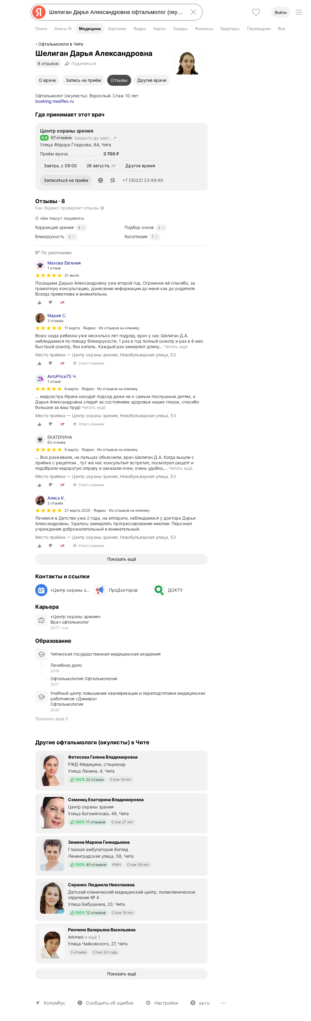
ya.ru (204, 1003)
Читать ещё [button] (176, 346)
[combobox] (115, 12)
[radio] (39, 302)
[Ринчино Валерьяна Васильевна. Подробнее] (121, 943)
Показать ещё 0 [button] (51, 718)
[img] (48, 275)
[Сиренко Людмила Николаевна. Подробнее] (121, 899)
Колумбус (54, 1003)
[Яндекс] (39, 12)
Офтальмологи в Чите (60, 44)
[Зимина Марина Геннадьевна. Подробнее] (121, 855)
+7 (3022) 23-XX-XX (142, 180)
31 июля (71, 275)
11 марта (72, 328)
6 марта (71, 388)
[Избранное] (256, 12)
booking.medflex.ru (54, 101)
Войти (281, 12)
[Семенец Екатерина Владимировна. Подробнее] (121, 813)
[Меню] (299, 12)
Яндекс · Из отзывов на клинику (111, 328)
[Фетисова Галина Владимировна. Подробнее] (121, 770)
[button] (100, 180)
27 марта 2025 (77, 510)
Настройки (166, 1003)
